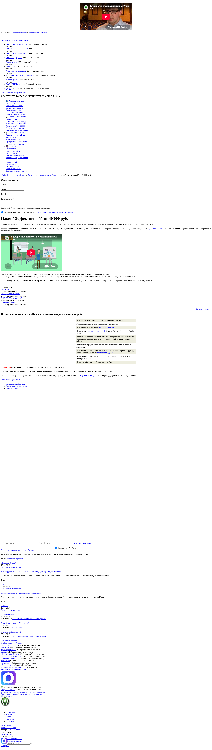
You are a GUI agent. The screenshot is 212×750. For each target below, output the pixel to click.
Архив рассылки (151, 548)
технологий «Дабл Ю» (106, 353)
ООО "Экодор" (7, 645)
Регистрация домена (14, 108)
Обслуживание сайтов (15, 135)
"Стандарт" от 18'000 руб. (16, 121)
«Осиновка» (6, 663)
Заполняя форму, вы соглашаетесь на (33, 212)
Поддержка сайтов (16, 133)
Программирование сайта (16, 142)
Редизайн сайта (7, 614)
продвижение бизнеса (38, 32)
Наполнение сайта (13, 110)
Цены (22, 692)
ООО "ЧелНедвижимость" (17, 49)
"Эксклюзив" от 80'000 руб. (17, 126)
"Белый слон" (12, 66)
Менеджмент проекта (15, 112)
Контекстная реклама (15, 128)
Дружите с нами (13, 388)
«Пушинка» (6, 665)
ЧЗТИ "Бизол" (18, 627)
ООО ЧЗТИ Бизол (14, 84)
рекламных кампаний (96, 331)
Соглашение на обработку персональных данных (21, 694)
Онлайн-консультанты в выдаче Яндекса (18, 550)
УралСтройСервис (8, 650)
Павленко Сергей (8, 563)
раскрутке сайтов (156, 229)
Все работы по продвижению (13, 93)
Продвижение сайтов (15, 155)
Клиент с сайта (12, 119)
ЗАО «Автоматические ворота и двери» (29, 619)
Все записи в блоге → (10, 641)
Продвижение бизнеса (18, 117)
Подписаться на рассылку (83, 543)
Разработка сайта (13, 151)
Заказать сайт (6, 725)
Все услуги (13, 146)
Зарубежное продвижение (17, 130)
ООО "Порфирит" (14, 58)
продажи (19, 559)
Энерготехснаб (12, 62)
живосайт (11, 559)
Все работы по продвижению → (14, 669)
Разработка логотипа (14, 106)
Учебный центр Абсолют (11, 643)
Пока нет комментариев (11, 567)
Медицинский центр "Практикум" (20, 75)
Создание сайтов (8, 690)
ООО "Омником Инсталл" (17, 44)
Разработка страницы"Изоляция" (15, 623)
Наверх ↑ (5, 746)
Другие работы (202, 309)
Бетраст (4, 652)
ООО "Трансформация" (16, 53)
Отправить (68, 212)
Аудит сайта (11, 137)
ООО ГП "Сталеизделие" (11, 298)
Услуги (31, 175)
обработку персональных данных (49, 212)
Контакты (41, 692)
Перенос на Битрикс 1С (11, 632)
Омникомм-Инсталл (9, 302)
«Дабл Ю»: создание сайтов (12, 175)
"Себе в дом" (11, 80)
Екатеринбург (7, 734)
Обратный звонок (14, 739)
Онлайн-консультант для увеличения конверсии (21, 593)
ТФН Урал (5, 661)
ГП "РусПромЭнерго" (10, 294)
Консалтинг (11, 149)
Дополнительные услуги (16, 114)
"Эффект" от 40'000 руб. (16, 124)
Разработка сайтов (16, 101)
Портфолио (31, 692)
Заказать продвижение (10, 380)
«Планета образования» (11, 667)
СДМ (8, 89)
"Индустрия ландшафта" (16, 71)
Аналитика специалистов (16, 386)
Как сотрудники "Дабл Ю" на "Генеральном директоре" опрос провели (31, 571)
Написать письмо (14, 741)
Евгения (4, 584)
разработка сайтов (19, 32)
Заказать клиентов (8, 728)
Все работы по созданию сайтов (14, 40)
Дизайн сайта (11, 103)
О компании (6, 692)
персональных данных (86, 548)
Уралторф (5, 289)
